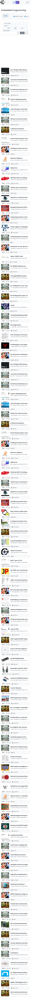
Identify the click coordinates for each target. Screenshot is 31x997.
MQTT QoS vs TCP (16, 560)
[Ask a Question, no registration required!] (17, 2)
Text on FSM (14, 629)
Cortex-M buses (15, 688)
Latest (22, 33)
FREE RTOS (13, 168)
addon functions (16, 551)
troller (12, 305)
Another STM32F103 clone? (19, 678)
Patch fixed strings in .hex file (20, 138)
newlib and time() (16, 835)
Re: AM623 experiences (18, 266)
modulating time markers (19, 237)
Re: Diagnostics (15, 325)
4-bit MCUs (14, 953)
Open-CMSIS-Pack (16, 256)
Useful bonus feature (17, 884)
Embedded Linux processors (19, 806)
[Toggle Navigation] (27, 2)
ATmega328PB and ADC (18, 276)
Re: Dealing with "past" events (20, 295)
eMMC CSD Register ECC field (20, 982)
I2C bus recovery (16, 757)
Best (26, 33)
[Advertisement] (15, 51)
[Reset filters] (18, 33)
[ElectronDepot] (3, 2)
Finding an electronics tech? (20, 148)
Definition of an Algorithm (19, 786)
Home (5, 16)
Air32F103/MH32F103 (17, 658)
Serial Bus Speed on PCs (18, 737)
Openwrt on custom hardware (20, 197)
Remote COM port (16, 158)
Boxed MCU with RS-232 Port (19, 668)
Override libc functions (18, 855)
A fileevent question (17, 129)
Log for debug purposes (18, 99)
